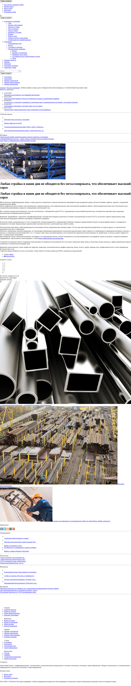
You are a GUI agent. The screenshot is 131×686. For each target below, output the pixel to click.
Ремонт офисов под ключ (13, 123)
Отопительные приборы (16, 49)
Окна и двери (13, 30)
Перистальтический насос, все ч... (12, 563)
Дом (9, 23)
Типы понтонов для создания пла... (12, 557)
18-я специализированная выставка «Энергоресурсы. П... (24, 130)
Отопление (8, 42)
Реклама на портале (11, 678)
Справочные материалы (12, 657)
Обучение (7, 64)
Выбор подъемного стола (13, 546)
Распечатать (10, 256)
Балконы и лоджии (14, 32)
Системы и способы (15, 47)
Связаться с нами (10, 67)
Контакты (7, 10)
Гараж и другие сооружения (18, 38)
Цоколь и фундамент (15, 25)
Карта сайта (8, 8)
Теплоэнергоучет (10, 646)
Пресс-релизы (9, 624)
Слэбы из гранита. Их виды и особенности (19, 576)
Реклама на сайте (10, 12)
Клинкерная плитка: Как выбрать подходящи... (20, 572)
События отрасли (10, 609)
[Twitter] (4, 529)
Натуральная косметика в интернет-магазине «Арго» (18, 590)
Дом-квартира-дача (14, 43)
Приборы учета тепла (19, 54)
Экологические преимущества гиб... (13, 559)
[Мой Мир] (10, 529)
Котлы (14, 51)
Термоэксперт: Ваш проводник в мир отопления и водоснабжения (27, 110)
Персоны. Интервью (11, 615)
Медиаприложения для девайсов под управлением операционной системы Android (29, 588)
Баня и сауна (12, 36)
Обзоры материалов (11, 84)
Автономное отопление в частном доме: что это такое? (23, 106)
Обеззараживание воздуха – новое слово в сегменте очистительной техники (27, 139)
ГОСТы (6, 653)
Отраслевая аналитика (12, 613)
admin (11, 254)
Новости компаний (11, 622)
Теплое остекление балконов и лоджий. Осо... (20, 579)
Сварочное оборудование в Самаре (16, 538)
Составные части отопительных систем (26, 56)
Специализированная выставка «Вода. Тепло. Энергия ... (24, 127)
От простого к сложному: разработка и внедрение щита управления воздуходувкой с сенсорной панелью (41, 102)
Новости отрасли (10, 611)
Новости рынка (9, 620)
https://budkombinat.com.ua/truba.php (51, 238)
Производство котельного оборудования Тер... (20, 542)
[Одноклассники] (7, 529)
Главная (3, 88)
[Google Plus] (13, 529)
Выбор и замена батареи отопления (16, 551)
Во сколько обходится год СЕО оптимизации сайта (18, 592)
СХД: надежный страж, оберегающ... (13, 561)
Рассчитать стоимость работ (14, 5)
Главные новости (10, 60)
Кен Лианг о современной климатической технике (18, 141)
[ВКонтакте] (1, 529)
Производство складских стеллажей (16, 119)
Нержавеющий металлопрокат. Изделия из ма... (20, 583)
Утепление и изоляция (12, 21)
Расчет (10, 45)
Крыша (10, 34)
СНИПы (7, 655)
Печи (14, 58)
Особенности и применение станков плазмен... (20, 547)
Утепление (8, 77)
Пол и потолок (13, 29)
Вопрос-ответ (9, 6)
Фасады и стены (14, 27)
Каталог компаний (13, 88)
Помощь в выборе (10, 637)
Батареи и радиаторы (19, 53)
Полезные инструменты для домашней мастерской (22, 95)
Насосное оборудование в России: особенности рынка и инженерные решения (31, 98)
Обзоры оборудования (12, 82)
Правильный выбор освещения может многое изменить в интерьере (24, 137)
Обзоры (7, 62)
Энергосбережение (10, 648)
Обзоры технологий (11, 80)
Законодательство (10, 658)
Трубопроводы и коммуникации (19, 40)
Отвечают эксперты (11, 65)
